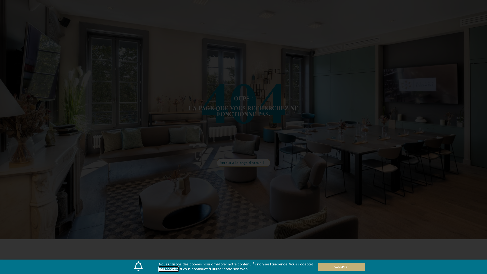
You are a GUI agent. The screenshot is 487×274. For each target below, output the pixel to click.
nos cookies (168, 269)
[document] (243, 137)
